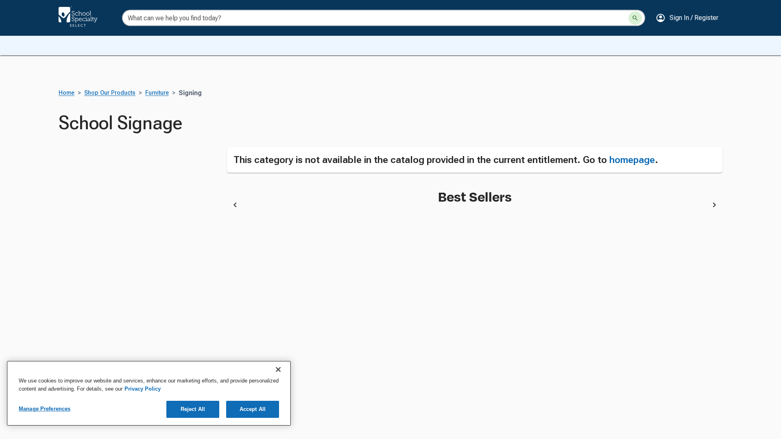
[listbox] (474, 206)
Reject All (193, 409)
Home (66, 92)
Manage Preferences (44, 409)
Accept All (253, 409)
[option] (297, 206)
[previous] (235, 206)
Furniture (157, 92)
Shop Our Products (109, 92)
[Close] (278, 369)
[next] (714, 206)
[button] (687, 18)
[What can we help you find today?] (635, 18)
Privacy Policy (142, 389)
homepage (632, 159)
